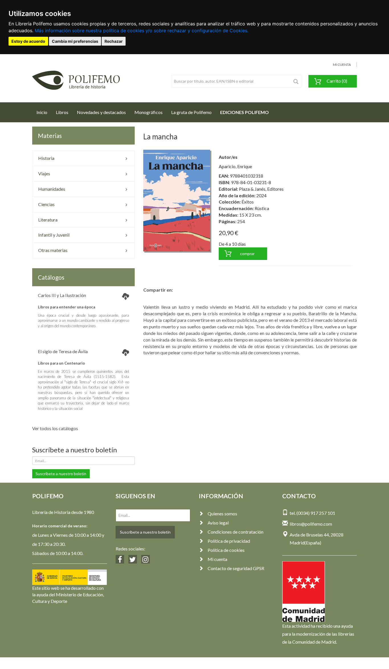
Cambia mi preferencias (75, 41)
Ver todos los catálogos (55, 428)
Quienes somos (222, 513)
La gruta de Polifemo (191, 112)
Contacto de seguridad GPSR (236, 568)
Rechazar (114, 41)
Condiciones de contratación (235, 531)
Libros (62, 112)
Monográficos (148, 112)
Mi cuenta (217, 559)
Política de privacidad (229, 541)
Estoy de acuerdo (28, 41)
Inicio (44, 112)
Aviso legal (218, 522)
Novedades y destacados (101, 112)
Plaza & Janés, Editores (261, 189)
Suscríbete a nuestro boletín (61, 473)
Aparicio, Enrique (235, 166)
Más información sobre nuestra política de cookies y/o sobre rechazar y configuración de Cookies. (141, 30)
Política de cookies (226, 550)
